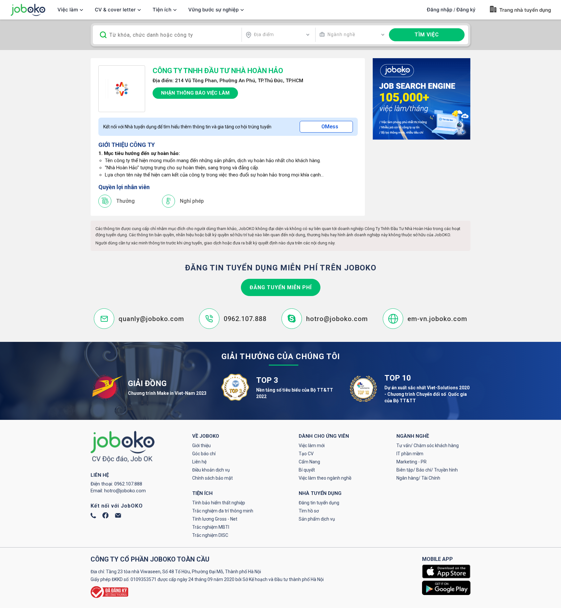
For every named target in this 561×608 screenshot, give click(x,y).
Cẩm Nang (309, 461)
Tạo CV (306, 453)
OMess (329, 126)
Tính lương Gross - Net (214, 519)
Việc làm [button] (67, 9)
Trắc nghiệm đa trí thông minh (222, 510)
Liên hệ (199, 461)
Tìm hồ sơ (309, 510)
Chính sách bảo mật (212, 478)
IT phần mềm (409, 453)
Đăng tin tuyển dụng (319, 502)
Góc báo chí (204, 453)
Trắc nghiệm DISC (210, 535)
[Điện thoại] (93, 517)
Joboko (28, 10)
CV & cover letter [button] (115, 9)
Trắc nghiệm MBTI (210, 527)
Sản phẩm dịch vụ (317, 519)
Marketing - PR (411, 461)
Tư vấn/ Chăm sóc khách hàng (427, 445)
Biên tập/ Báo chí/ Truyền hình (427, 469)
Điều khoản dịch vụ (211, 469)
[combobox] (277, 35)
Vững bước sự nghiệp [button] (213, 9)
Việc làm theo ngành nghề (325, 478)
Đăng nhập (439, 9)
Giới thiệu (201, 445)
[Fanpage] (105, 517)
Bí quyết (307, 469)
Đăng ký (466, 9)
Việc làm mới (312, 445)
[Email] (118, 516)
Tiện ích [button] (162, 9)
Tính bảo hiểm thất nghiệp (218, 502)
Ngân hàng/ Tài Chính (418, 478)
